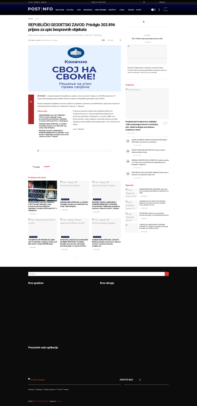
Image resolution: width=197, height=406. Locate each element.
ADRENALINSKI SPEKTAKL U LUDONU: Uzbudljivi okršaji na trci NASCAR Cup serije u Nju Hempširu (53, 126)
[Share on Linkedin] (31, 106)
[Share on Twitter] (31, 101)
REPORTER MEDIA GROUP (40, 401)
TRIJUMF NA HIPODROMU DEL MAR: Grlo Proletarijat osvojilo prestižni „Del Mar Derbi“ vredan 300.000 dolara (42, 242)
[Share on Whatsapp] (31, 111)
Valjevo (79, 311)
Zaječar (79, 327)
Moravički (104, 332)
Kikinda (31, 311)
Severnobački (140, 306)
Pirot (54, 311)
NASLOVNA (60, 10)
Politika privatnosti (49, 389)
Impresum (44, 2)
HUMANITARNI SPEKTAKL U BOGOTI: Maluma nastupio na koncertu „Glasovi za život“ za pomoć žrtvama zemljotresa (106, 243)
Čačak (31, 300)
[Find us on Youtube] (146, 2)
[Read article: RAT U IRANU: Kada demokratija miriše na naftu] (147, 54)
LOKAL (122, 10)
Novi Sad (56, 300)
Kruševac (32, 327)
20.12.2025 (31, 40)
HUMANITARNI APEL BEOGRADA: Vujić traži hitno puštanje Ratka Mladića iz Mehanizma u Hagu (154, 191)
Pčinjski (103, 343)
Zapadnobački (140, 343)
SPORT (138, 10)
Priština (55, 322)
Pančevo (56, 306)
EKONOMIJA (87, 10)
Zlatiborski (139, 348)
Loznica (32, 338)
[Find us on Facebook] (141, 2)
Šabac (55, 332)
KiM (102, 322)
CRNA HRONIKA (100, 10)
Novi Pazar (57, 295)
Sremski (138, 322)
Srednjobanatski (142, 316)
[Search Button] (168, 2)
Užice (78, 306)
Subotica (80, 300)
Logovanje (162, 2)
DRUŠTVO (112, 10)
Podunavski (105, 354)
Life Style (33, 199)
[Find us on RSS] (154, 2)
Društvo (37, 19)
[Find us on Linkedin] (154, 22)
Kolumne (147, 35)
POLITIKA (69, 10)
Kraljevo (32, 322)
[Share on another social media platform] (31, 121)
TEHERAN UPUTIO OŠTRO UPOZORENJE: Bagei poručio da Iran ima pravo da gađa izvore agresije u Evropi (152, 203)
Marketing (37, 2)
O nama (30, 2)
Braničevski (105, 295)
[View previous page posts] (52, 141)
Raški (136, 300)
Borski (103, 290)
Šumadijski (139, 327)
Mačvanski (105, 327)
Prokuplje (56, 327)
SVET (79, 10)
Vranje (79, 316)
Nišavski (104, 338)
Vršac (79, 322)
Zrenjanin (80, 332)
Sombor (80, 290)
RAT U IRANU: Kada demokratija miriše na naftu (147, 39)
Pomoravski (140, 290)
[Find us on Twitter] (144, 2)
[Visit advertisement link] (74, 154)
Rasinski (138, 295)
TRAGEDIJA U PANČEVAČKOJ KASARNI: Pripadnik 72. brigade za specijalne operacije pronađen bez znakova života (153, 226)
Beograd (32, 290)
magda (47, 166)
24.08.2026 (32, 214)
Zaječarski (139, 338)
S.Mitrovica (81, 295)
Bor (30, 295)
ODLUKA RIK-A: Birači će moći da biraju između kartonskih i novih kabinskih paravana (154, 214)
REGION (131, 10)
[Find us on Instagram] (149, 2)
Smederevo (57, 338)
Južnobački (105, 306)
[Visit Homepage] (40, 9)
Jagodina (32, 306)
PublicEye (58, 401)
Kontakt (66, 389)
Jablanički (104, 300)
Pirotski (103, 348)
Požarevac (57, 316)
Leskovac (32, 332)
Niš (53, 290)
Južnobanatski (107, 311)
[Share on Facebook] (31, 97)
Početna (30, 19)
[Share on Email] (31, 116)
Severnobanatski (142, 311)
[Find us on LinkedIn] (151, 2)
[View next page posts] (55, 141)
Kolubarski (105, 316)
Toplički (137, 332)
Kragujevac (33, 316)
